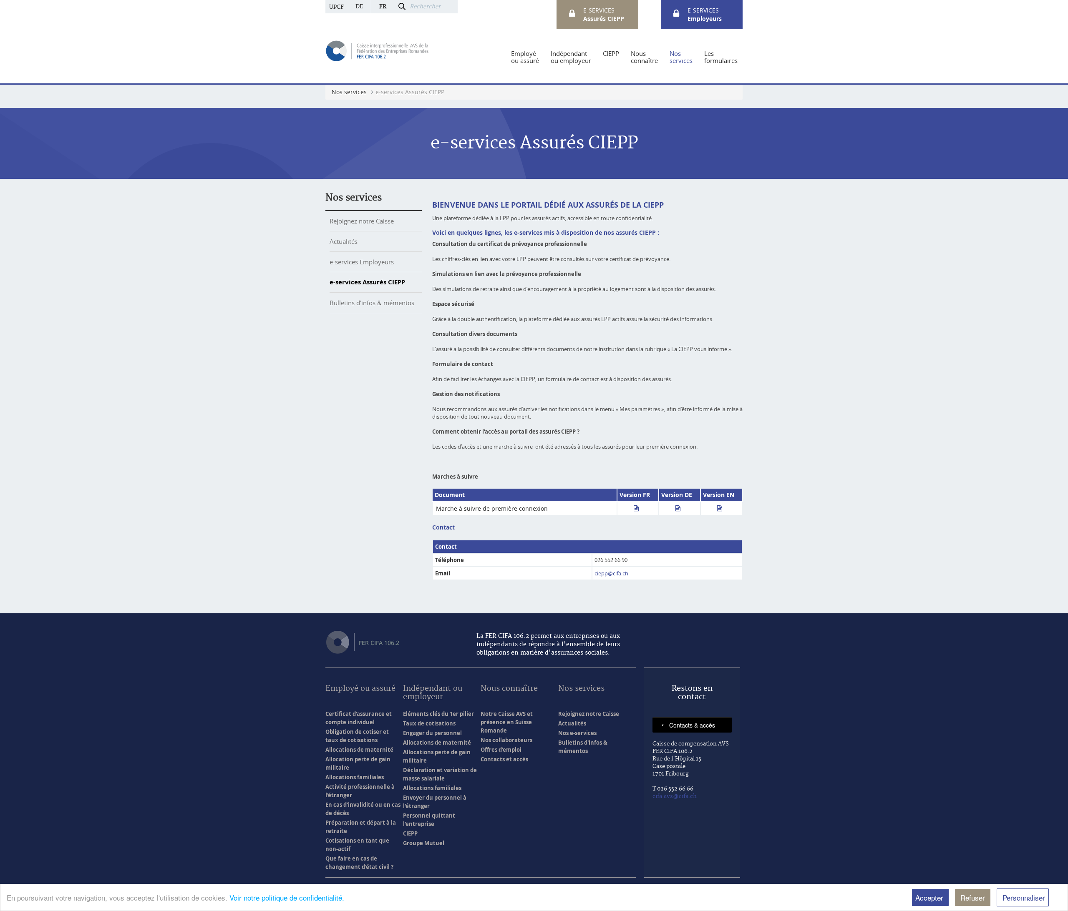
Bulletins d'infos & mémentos (372, 303)
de (359, 6)
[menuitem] (525, 57)
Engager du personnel (432, 733)
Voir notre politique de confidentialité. (286, 897)
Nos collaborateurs (506, 740)
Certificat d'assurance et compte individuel (358, 718)
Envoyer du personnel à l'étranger (434, 802)
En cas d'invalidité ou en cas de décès (362, 809)
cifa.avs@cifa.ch (674, 796)
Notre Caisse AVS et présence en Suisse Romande (507, 722)
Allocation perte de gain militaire (357, 763)
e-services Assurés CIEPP (367, 282)
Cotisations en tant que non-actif (357, 845)
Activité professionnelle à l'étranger (360, 791)
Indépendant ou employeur (432, 693)
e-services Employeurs (362, 262)
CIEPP (410, 833)
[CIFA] (377, 50)
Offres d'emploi (501, 749)
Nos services (353, 197)
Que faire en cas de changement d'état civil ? (359, 863)
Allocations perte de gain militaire (437, 756)
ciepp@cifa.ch (611, 573)
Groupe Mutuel (423, 843)
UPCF (336, 7)
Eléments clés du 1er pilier (438, 714)
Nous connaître (509, 689)
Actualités (344, 241)
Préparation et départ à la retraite (360, 827)
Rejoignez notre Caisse (362, 221)
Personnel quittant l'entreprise (429, 820)
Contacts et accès (504, 759)
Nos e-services (577, 733)
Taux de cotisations (429, 723)
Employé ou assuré (360, 689)
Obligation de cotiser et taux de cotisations (357, 736)
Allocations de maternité (359, 749)
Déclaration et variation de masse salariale (440, 774)
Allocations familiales (354, 777)
